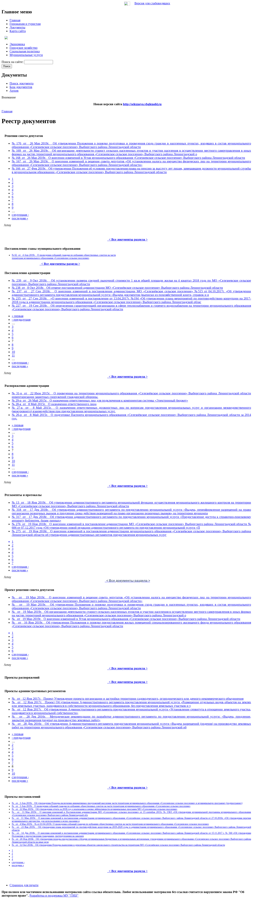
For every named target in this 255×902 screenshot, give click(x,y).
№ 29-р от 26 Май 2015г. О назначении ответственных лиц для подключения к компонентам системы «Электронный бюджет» (100, 400)
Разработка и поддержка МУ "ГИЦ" (53, 895)
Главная (7, 111)
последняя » (20, 218)
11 (13, 355)
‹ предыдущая (21, 319)
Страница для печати (24, 885)
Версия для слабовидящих (152, 3)
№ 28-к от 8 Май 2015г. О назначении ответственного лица (54, 404)
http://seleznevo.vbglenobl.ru (142, 104)
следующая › (20, 214)
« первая (17, 316)
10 (13, 352)
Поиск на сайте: (13, 62)
